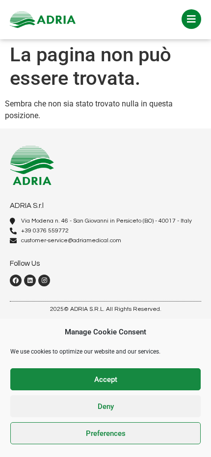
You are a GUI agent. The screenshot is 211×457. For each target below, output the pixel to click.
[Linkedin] (30, 280)
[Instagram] (44, 280)
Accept (105, 379)
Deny (106, 406)
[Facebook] (16, 280)
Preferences (106, 433)
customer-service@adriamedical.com (71, 240)
